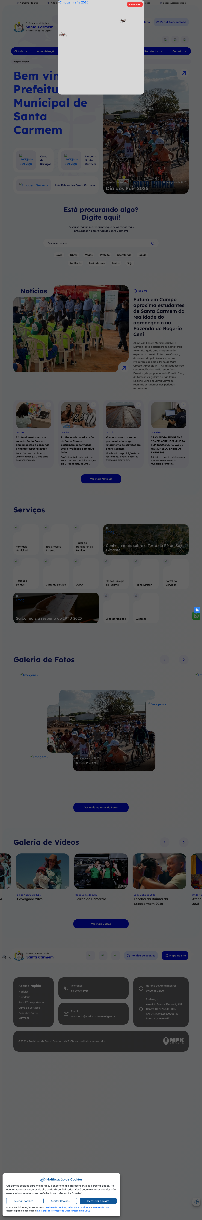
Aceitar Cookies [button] (60, 1201)
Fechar (134, 5)
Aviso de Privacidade (79, 1207)
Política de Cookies (56, 1207)
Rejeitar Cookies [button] (23, 1201)
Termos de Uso (101, 1207)
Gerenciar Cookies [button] (98, 1201)
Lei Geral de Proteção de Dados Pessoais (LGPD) (63, 1210)
